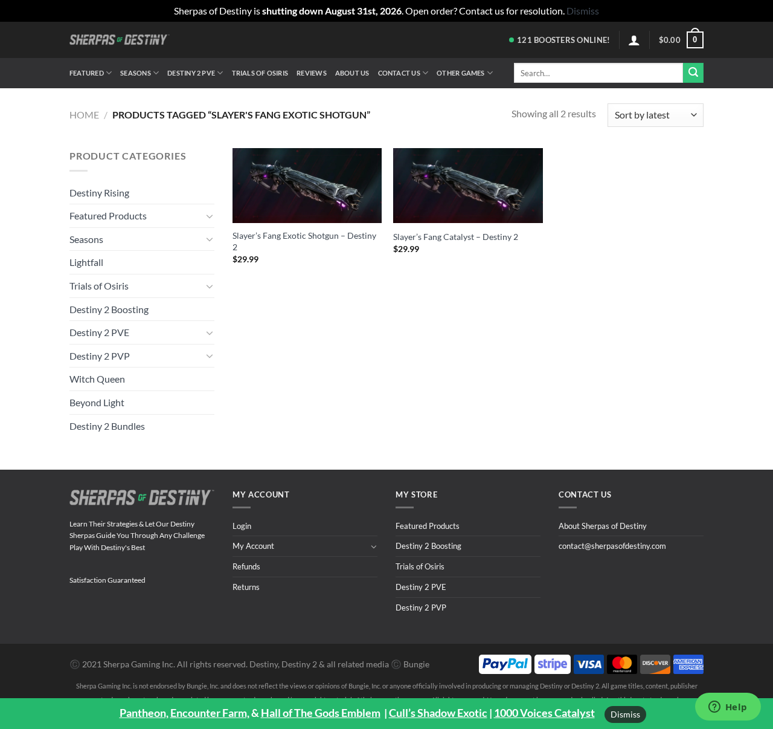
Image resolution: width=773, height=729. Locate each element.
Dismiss (625, 714)
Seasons (135, 73)
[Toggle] (209, 216)
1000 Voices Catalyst (544, 712)
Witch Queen (97, 378)
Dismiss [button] (582, 10)
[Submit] (693, 73)
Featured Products (108, 215)
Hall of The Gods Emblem (320, 712)
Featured (86, 73)
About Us (352, 73)
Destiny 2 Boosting (109, 309)
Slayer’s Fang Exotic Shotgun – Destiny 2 (304, 241)
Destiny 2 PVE (191, 73)
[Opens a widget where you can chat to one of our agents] (727, 708)
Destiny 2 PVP (99, 355)
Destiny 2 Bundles (107, 426)
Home (84, 114)
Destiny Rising (99, 192)
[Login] (634, 40)
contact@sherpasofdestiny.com (612, 546)
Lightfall (86, 262)
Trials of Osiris (260, 73)
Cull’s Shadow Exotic (438, 712)
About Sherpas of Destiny (603, 526)
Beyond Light (96, 402)
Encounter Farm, (209, 712)
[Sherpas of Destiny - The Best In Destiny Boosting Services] (119, 39)
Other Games (460, 73)
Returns (246, 587)
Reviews (312, 73)
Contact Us (399, 73)
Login (242, 526)
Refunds (246, 566)
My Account (253, 546)
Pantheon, (144, 712)
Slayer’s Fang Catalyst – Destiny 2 (455, 237)
